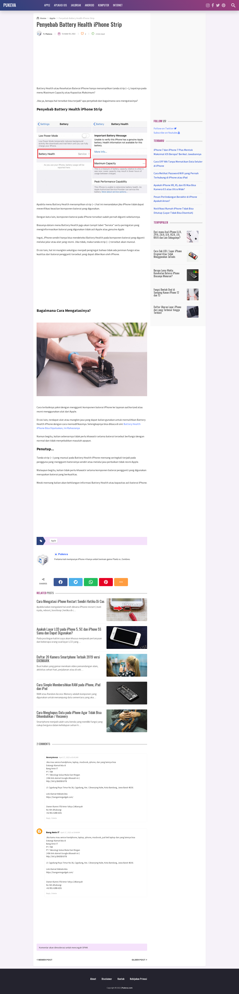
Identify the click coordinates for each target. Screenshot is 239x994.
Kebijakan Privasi (138, 979)
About (93, 979)
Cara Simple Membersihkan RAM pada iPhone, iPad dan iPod (68, 686)
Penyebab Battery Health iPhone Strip (79, 24)
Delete (54, 818)
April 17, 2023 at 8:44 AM (70, 832)
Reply (48, 818)
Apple (47, 5)
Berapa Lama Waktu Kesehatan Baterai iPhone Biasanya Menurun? (166, 273)
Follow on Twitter (164, 128)
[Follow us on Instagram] (208, 5)
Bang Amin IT (53, 832)
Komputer (103, 5)
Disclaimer (107, 979)
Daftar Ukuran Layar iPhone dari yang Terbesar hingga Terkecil (167, 310)
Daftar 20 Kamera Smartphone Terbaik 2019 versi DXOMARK (68, 658)
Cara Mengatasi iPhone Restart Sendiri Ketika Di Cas (70, 601)
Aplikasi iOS (60, 5)
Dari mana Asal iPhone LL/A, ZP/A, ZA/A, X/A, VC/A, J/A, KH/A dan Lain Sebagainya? (167, 235)
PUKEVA (9, 5)
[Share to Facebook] (60, 582)
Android (89, 5)
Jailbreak (76, 5)
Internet (118, 5)
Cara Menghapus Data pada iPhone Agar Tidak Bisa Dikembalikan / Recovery (69, 714)
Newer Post (45, 959)
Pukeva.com (127, 988)
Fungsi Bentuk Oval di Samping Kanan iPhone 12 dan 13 (166, 292)
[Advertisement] (92, 62)
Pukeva (63, 554)
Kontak (121, 979)
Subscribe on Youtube (166, 132)
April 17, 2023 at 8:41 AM (68, 757)
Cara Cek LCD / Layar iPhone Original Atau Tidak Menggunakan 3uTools (168, 254)
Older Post (139, 959)
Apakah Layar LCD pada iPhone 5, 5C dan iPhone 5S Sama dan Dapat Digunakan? (69, 630)
